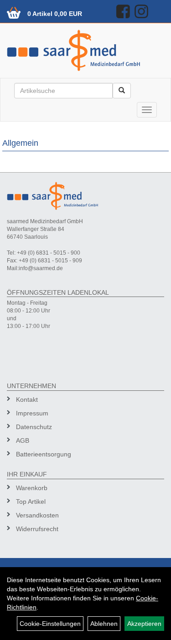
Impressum (32, 413)
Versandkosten (37, 515)
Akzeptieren (144, 623)
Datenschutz (34, 426)
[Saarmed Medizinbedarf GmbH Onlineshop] (85, 50)
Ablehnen (104, 623)
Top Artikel (31, 501)
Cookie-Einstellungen (50, 623)
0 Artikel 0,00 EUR (54, 13)
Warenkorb (31, 488)
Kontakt (27, 399)
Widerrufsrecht (37, 528)
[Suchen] (122, 90)
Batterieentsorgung (43, 454)
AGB (22, 440)
